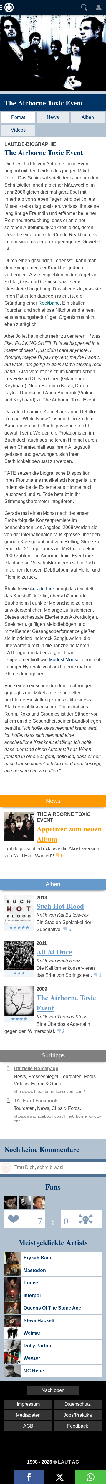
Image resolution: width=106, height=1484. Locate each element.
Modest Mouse (64, 659)
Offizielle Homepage (36, 1068)
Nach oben (53, 1390)
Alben (88, 117)
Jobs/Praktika (78, 1415)
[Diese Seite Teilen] (29, 1477)
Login (98, 7)
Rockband (49, 303)
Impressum (28, 1404)
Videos (18, 130)
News (53, 117)
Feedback (77, 1426)
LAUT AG (68, 1462)
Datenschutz (77, 1404)
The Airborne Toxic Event (43, 102)
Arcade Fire (42, 588)
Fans (23, 1218)
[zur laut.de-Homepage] (7, 7)
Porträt (18, 117)
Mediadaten (28, 1415)
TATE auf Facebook (36, 1100)
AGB (28, 1426)
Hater (64, 1218)
